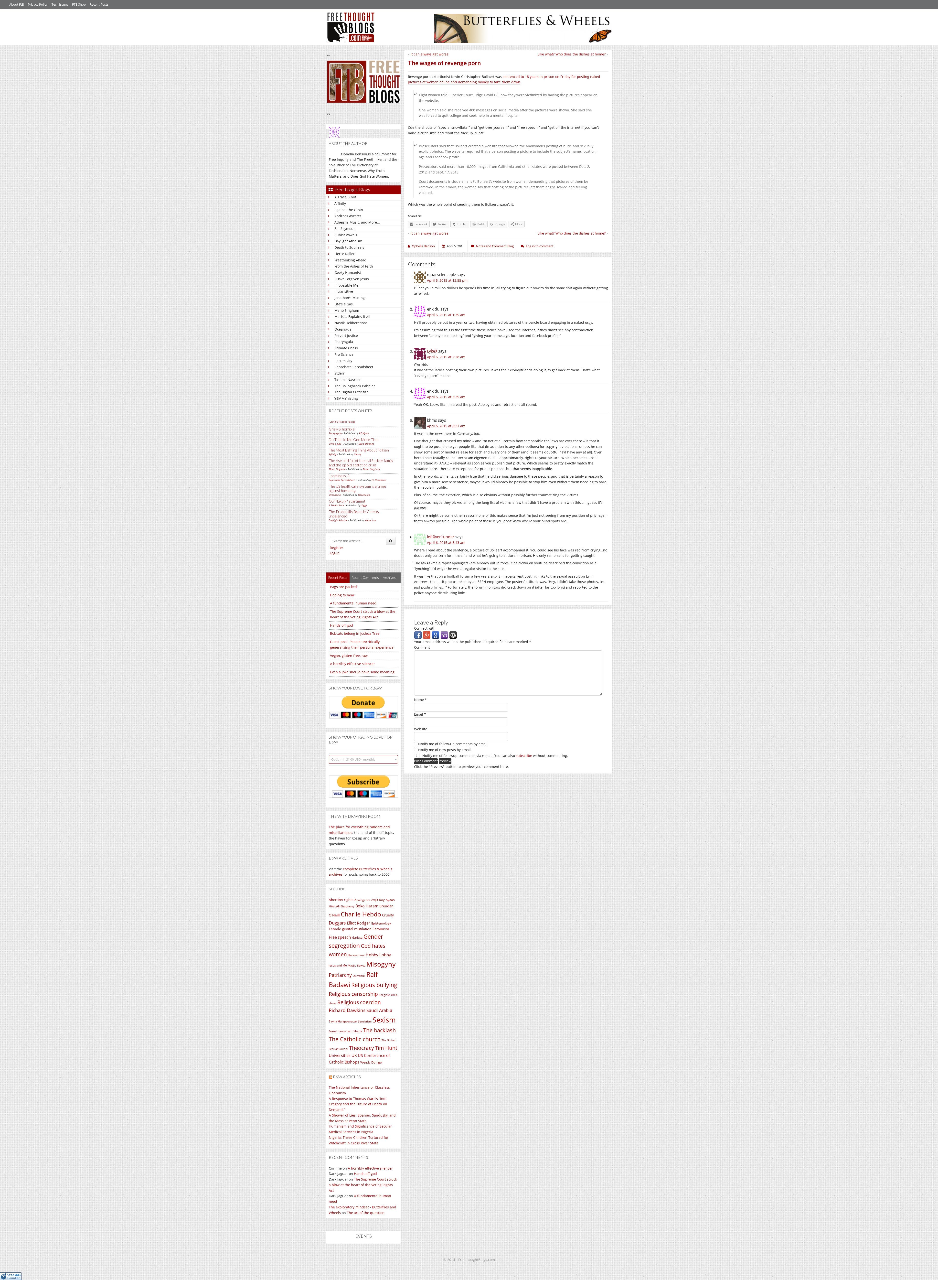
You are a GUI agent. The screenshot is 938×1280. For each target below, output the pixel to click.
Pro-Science (343, 354)
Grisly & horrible (342, 429)
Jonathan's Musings (350, 297)
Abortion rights (341, 899)
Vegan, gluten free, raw (349, 655)
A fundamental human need (353, 603)
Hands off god (341, 625)
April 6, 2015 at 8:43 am (446, 542)
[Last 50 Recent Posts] (342, 421)
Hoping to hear (342, 595)
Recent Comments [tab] (365, 577)
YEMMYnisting (346, 398)
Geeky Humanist (347, 272)
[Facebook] (418, 635)
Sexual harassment (340, 1031)
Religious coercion (359, 1002)
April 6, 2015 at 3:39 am (446, 397)
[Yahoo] (444, 635)
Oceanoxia (343, 329)
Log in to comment (540, 246)
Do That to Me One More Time (354, 439)
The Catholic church (355, 1039)
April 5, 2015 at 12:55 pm (447, 280)
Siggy (364, 505)
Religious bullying (374, 985)
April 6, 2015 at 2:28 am (446, 357)
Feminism (381, 928)
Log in (335, 553)
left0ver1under (440, 536)
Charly (357, 454)
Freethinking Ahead (350, 260)
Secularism (365, 1021)
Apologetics (362, 900)
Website (420, 729)
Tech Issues (60, 4)
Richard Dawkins (347, 1010)
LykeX (432, 351)
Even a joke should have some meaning (362, 672)
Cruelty (388, 915)
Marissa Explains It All (352, 316)
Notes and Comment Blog (495, 246)
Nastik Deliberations (351, 323)
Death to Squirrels (349, 247)
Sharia (357, 1031)
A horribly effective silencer (352, 663)
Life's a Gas (343, 304)
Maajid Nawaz (356, 965)
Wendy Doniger (371, 1062)
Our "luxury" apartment (347, 501)
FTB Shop (79, 4)
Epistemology (381, 923)
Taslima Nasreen (348, 379)
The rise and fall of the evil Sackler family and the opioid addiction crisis (361, 462)
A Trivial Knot (345, 197)
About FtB (16, 4)
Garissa (357, 937)
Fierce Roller (344, 253)
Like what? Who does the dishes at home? (572, 54)
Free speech (340, 937)
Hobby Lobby (378, 954)
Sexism (384, 1020)
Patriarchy (340, 975)
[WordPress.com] (453, 635)
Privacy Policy (38, 4)
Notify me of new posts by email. (445, 749)
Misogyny (381, 963)
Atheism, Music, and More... (357, 222)
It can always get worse (429, 54)
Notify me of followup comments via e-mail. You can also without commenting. (494, 755)
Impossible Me (346, 285)
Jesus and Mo (338, 965)
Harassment (356, 955)
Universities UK (343, 1055)
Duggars (337, 923)
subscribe (524, 755)
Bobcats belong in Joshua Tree (355, 633)
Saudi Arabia (379, 1010)
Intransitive (343, 291)
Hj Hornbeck (379, 480)
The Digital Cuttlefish (351, 392)
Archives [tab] (389, 577)
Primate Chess (346, 348)
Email (420, 714)
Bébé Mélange (366, 443)
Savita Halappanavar (343, 1021)
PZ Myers (364, 433)
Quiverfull (359, 976)
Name (420, 699)
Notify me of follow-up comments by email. (453, 744)
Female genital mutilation (350, 928)
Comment (422, 647)
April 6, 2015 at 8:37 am (446, 426)
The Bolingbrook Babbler (354, 386)
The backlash (379, 1030)
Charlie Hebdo (361, 914)
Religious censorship (353, 993)
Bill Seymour (344, 228)
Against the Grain (348, 209)
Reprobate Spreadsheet (353, 367)
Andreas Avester (347, 216)
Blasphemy (347, 906)
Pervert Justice (346, 335)
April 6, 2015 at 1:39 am (446, 314)
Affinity (340, 203)
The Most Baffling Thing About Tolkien (359, 450)
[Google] (435, 635)
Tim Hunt (386, 1047)
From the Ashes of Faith (353, 266)
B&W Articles (347, 1076)
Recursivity (343, 360)
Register (336, 547)
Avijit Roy (378, 900)
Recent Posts (99, 4)
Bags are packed (343, 586)
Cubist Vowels (345, 235)
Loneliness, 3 (339, 475)
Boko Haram (366, 906)
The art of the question (365, 1212)
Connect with (425, 628)
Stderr (339, 373)
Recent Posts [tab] (338, 577)
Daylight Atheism (348, 241)
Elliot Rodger (358, 923)
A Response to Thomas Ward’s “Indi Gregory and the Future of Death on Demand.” (358, 1104)
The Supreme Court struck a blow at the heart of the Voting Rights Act (363, 1185)
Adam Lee (370, 520)
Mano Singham (346, 310)
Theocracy (361, 1047)
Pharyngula (343, 341)
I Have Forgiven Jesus (351, 279)
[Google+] (427, 635)
